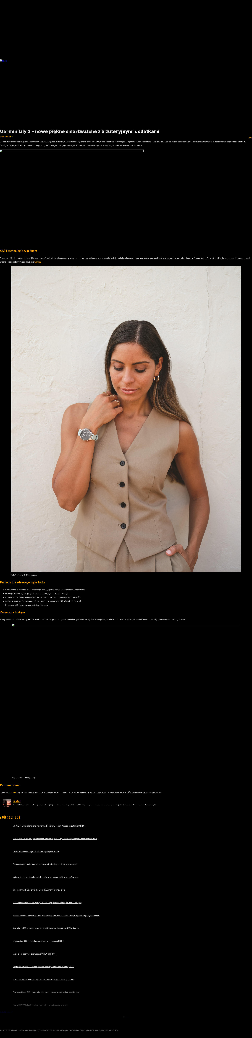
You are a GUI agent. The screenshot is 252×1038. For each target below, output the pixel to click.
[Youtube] (20, 1035)
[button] (206, 60)
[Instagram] (8, 1035)
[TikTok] (14, 1035)
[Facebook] (2, 1035)
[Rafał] (7, 803)
